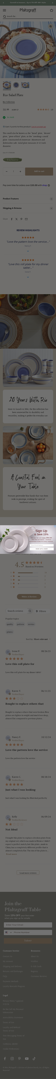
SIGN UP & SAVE (42, 548)
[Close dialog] (55, 526)
